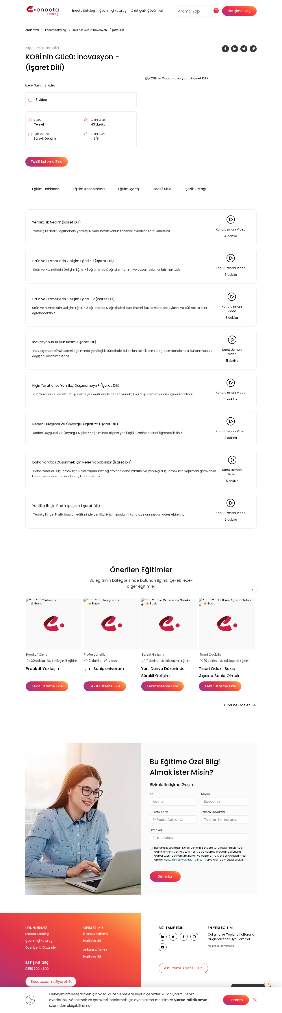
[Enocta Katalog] (78, 16)
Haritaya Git (92, 940)
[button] (78, 16)
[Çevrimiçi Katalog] (112, 16)
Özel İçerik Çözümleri (147, 10)
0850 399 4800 (37, 968)
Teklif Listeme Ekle (46, 161)
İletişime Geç (239, 10)
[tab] (45, 189)
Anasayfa (32, 30)
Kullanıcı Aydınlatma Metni (186, 859)
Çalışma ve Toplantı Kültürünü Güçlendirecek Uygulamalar (231, 936)
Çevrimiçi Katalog (38, 940)
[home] (43, 11)
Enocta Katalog (55, 30)
